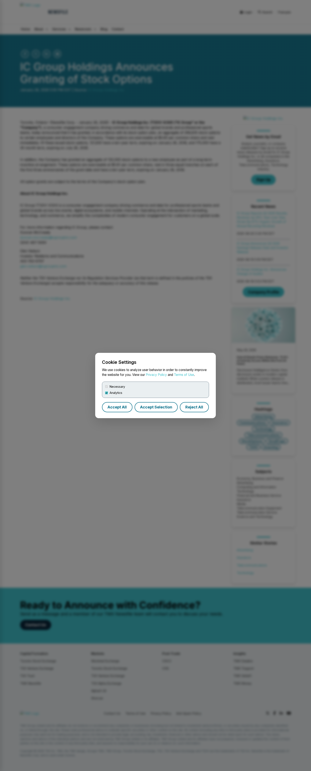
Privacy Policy (156, 375)
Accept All (117, 407)
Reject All (194, 407)
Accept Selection (156, 407)
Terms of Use (184, 375)
